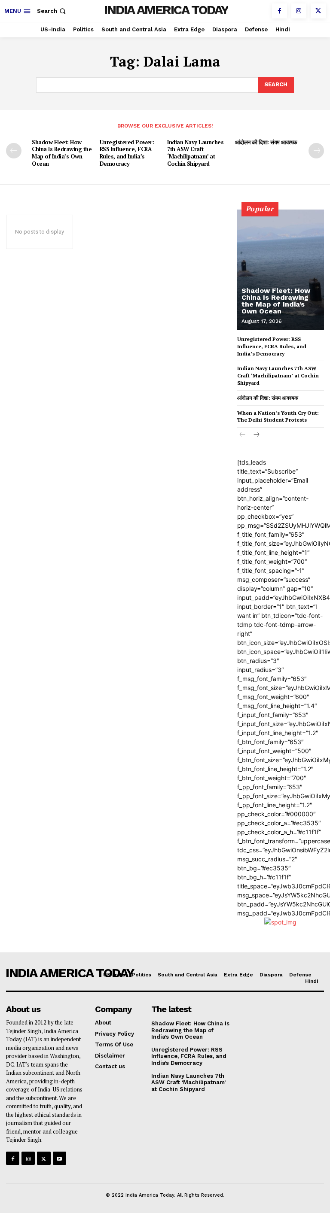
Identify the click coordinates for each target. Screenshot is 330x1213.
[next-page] (316, 150)
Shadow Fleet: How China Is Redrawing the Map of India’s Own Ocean (62, 153)
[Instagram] (298, 10)
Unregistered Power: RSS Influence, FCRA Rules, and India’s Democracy (127, 153)
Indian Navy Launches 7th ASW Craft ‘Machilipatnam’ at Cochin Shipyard (195, 153)
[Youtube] (59, 1158)
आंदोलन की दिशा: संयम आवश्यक (266, 142)
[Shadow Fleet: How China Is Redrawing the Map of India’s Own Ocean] (280, 270)
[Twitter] (318, 10)
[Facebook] (279, 10)
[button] (52, 11)
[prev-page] (13, 150)
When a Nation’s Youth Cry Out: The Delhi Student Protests (278, 416)
